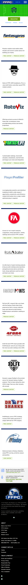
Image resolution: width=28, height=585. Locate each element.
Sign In (17, 2)
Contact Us (4, 532)
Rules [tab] (21, 22)
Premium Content (19, 56)
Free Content (7, 56)
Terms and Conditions (6, 558)
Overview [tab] (8, 22)
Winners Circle (5, 534)
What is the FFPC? (6, 526)
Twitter (3, 550)
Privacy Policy (5, 560)
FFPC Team (4, 530)
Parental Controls (5, 569)
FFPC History (4, 528)
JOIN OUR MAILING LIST (13, 472)
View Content (7, 458)
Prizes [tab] (15, 22)
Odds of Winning (5, 567)
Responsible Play (5, 563)
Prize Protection (5, 565)
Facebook (3, 552)
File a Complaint (5, 571)
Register (14, 19)
